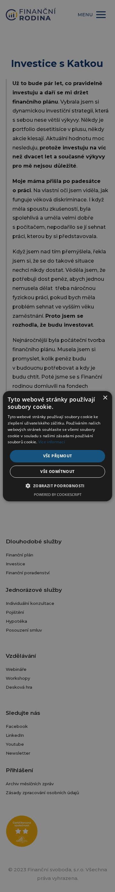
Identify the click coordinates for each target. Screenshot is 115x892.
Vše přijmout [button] (57, 456)
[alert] (57, 446)
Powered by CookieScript (57, 494)
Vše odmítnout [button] (57, 471)
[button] (57, 485)
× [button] (105, 397)
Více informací (51, 442)
